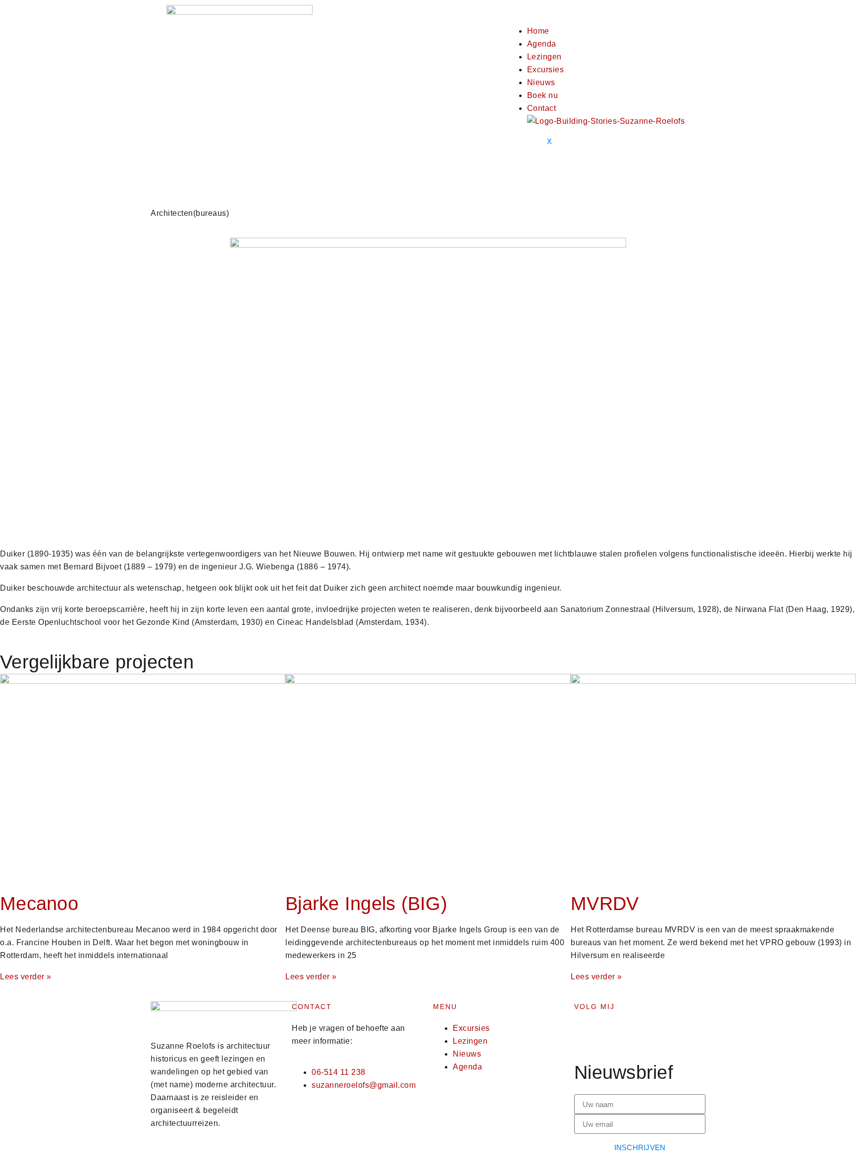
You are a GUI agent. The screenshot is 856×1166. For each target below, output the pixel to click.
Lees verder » (26, 976)
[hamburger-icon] (547, 15)
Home (538, 31)
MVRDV (605, 903)
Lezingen (544, 56)
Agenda (541, 44)
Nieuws (541, 82)
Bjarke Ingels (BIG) (366, 903)
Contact (541, 108)
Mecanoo (39, 903)
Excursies (545, 69)
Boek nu (542, 95)
